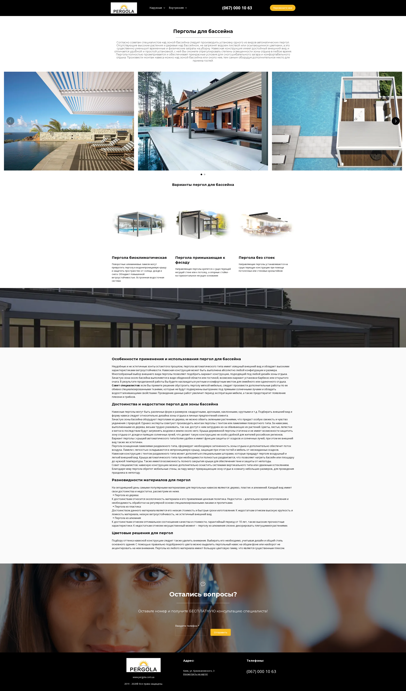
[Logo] (124, 7)
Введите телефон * (187, 626)
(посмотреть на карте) (195, 674)
